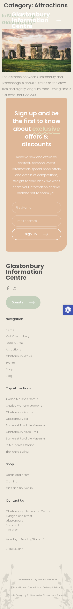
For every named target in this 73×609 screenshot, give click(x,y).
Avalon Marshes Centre (22, 399)
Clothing (12, 481)
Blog (9, 376)
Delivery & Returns (52, 587)
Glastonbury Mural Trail (22, 432)
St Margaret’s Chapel (20, 445)
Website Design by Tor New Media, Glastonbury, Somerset (37, 595)
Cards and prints (17, 475)
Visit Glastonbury (17, 336)
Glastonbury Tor (17, 419)
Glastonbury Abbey (19, 412)
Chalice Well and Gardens (24, 406)
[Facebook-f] (8, 288)
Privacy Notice (18, 587)
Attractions (13, 349)
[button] (68, 310)
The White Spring (17, 452)
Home (10, 330)
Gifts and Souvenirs (19, 488)
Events (10, 363)
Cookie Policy (34, 587)
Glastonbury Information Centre (31, 20)
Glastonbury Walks (19, 356)
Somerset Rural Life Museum (25, 425)
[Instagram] (15, 288)
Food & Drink (14, 343)
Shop (9, 369)
